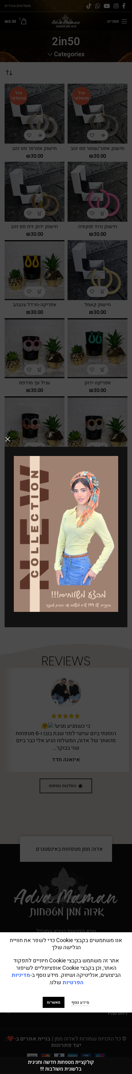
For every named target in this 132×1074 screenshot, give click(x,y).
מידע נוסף (80, 1002)
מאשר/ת (53, 1002)
